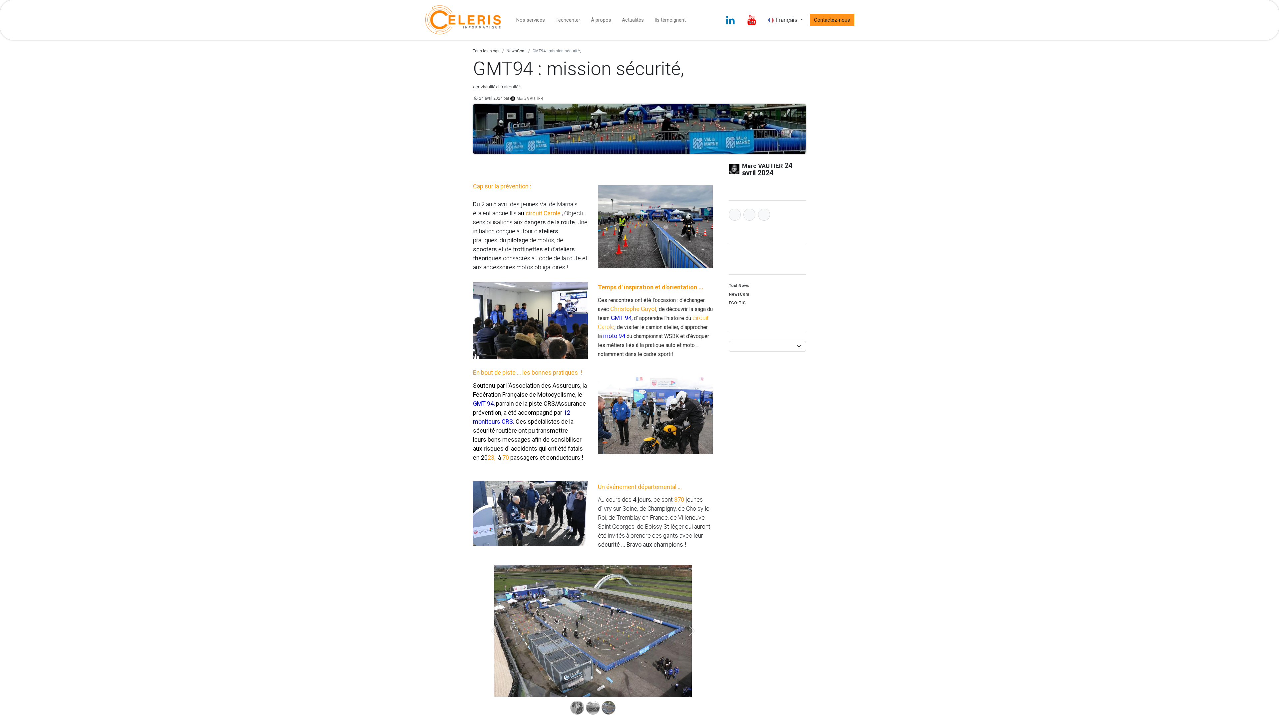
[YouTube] (752, 20)
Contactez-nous (832, 20)
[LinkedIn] (730, 20)
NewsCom (516, 51)
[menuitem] (530, 20)
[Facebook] (735, 215)
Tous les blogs (486, 51)
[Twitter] (749, 215)
